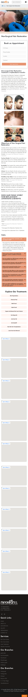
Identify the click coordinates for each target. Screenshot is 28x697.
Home (4, 6)
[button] (25, 2)
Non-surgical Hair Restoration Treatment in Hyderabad (13, 211)
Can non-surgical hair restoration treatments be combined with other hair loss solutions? (13, 280)
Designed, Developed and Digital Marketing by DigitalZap (15, 690)
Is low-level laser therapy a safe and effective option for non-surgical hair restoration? (13, 263)
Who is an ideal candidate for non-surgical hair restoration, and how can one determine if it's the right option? (13, 284)
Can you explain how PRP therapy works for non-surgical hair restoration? (13, 259)
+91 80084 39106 (5, 608)
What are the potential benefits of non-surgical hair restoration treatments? (12, 267)
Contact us (4, 633)
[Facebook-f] (2, 614)
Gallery (3, 628)
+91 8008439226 (5, 607)
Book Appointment (14, 64)
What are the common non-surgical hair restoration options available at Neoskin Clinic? (12, 254)
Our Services (4, 626)
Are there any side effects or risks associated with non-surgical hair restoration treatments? (13, 271)
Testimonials (4, 630)
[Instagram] (4, 614)
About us (3, 623)
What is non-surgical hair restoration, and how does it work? (12, 239)
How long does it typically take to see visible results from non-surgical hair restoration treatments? (13, 275)
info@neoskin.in (7, 610)
